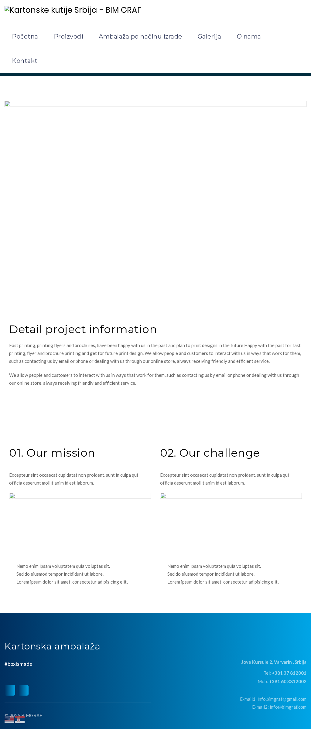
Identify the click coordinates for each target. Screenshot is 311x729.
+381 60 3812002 (287, 681)
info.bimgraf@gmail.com (282, 699)
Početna (25, 36)
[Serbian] (20, 719)
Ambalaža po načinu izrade (140, 36)
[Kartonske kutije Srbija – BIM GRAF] (73, 12)
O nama (249, 36)
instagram (23, 690)
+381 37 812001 (289, 673)
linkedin (10, 690)
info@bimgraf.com (288, 707)
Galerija (209, 36)
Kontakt (25, 60)
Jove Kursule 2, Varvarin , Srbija (273, 662)
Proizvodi (69, 36)
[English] (10, 719)
